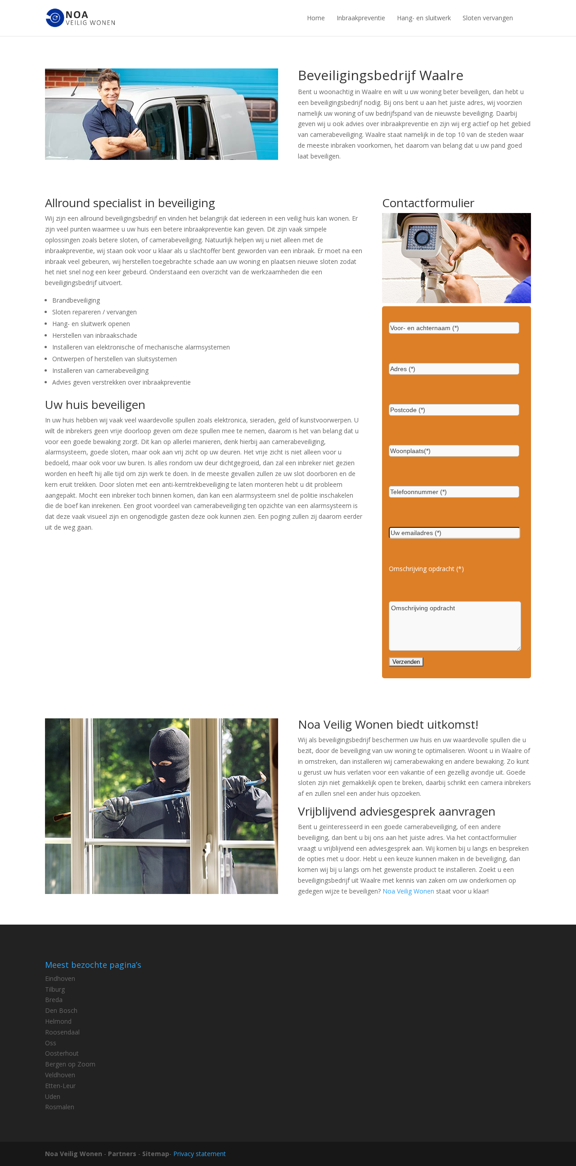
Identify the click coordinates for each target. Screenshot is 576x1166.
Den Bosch (61, 1010)
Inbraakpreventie (361, 18)
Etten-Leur (60, 1085)
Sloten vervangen (488, 18)
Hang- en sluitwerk (424, 18)
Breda (54, 999)
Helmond (58, 1021)
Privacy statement (199, 1153)
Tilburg (55, 989)
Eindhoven (60, 978)
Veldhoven (60, 1075)
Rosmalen (59, 1106)
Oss (50, 1043)
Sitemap (155, 1153)
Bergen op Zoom (70, 1064)
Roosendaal (62, 1032)
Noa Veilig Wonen (408, 891)
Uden (52, 1096)
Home (316, 18)
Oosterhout (62, 1053)
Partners (122, 1153)
